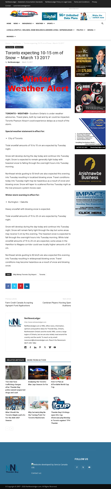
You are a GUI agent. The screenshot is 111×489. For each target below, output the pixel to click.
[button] (102, 23)
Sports (50, 23)
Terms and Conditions (81, 2)
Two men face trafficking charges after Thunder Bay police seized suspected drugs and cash (15, 387)
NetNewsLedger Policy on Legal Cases (58, 2)
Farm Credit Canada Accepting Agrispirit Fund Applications (19, 304)
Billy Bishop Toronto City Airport (24, 274)
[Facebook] (8, 286)
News (16, 23)
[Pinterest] (20, 286)
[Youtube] (55, 347)
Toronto (42, 274)
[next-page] (11, 428)
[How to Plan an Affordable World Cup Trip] (61, 372)
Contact (8, 6)
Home (9, 23)
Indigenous (27, 23)
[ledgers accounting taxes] (90, 133)
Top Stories (17, 43)
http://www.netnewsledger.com (35, 322)
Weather (39, 23)
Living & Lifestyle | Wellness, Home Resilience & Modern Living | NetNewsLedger (39, 30)
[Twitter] (14, 286)
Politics (80, 30)
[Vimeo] (51, 347)
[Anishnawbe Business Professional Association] (90, 169)
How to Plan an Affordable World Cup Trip (60, 384)
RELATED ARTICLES (15, 360)
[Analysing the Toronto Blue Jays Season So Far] (38, 372)
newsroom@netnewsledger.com (46, 476)
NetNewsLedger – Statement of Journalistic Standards (24, 2)
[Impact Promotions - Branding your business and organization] (90, 203)
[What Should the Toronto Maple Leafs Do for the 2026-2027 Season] (15, 403)
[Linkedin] (27, 286)
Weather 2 (19, 47)
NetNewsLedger (14, 62)
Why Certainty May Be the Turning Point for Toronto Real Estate (36, 415)
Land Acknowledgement (21, 6)
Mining (90, 30)
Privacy (94, 2)
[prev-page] (7, 428)
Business (10, 36)
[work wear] (90, 97)
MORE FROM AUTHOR (36, 360)
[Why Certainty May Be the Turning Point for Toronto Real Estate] (38, 403)
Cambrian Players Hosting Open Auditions (57, 304)
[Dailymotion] (26, 347)
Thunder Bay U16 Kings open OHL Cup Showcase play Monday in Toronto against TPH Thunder (60, 417)
